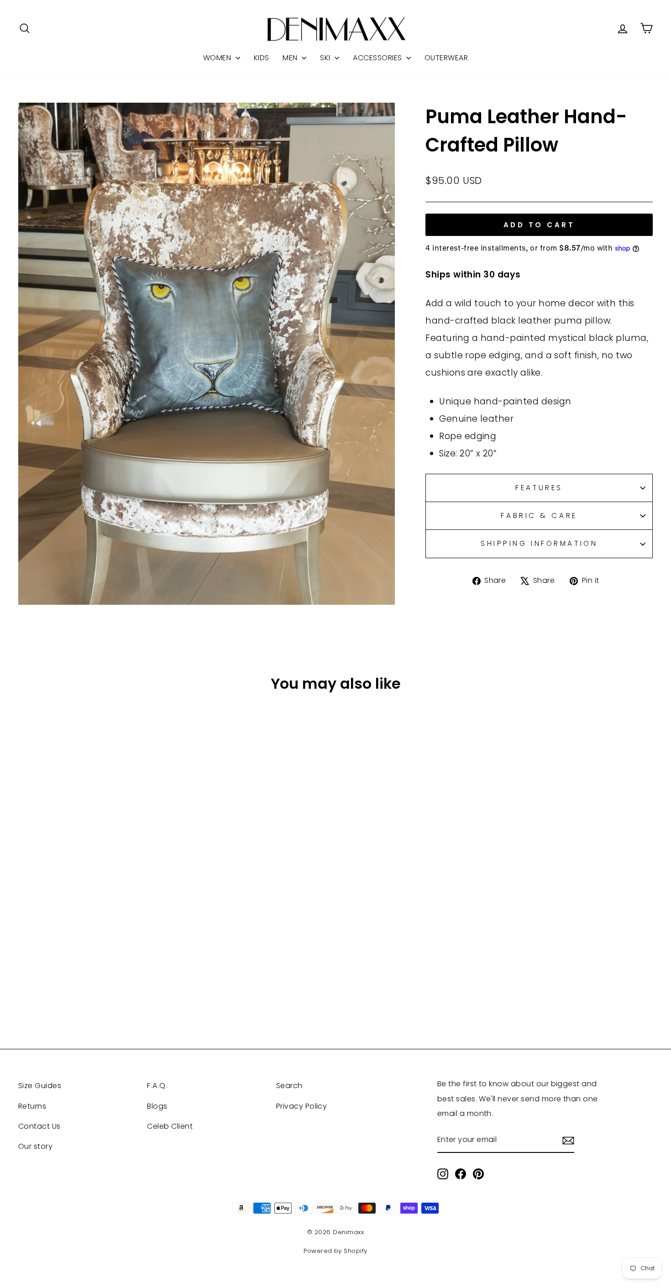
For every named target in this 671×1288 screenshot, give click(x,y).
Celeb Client (170, 1126)
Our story (35, 1146)
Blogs (157, 1106)
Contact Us (39, 1126)
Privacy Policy (301, 1106)
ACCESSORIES (378, 57)
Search (289, 1085)
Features (538, 487)
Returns (32, 1106)
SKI (326, 57)
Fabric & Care (539, 515)
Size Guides (39, 1085)
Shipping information (539, 543)
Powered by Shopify (335, 1250)
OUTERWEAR (446, 57)
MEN (291, 57)
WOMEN (218, 57)
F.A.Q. (157, 1085)
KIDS (261, 57)
